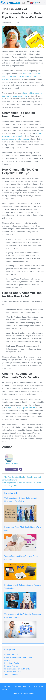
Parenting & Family (11, 663)
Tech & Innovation (11, 675)
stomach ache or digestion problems (16, 139)
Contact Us (5, 690)
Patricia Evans (11, 464)
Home (4, 686)
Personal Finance (11, 666)
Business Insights (11, 654)
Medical (7, 660)
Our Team (18, 686)
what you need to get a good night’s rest (20, 408)
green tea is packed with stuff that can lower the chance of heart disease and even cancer (21, 76)
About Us (10, 686)
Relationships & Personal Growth (17, 669)
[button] (28, 2)
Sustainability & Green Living (15, 672)
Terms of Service (38, 686)
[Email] (20, 469)
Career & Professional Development (18, 657)
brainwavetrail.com (28, 693)
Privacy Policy (27, 686)
